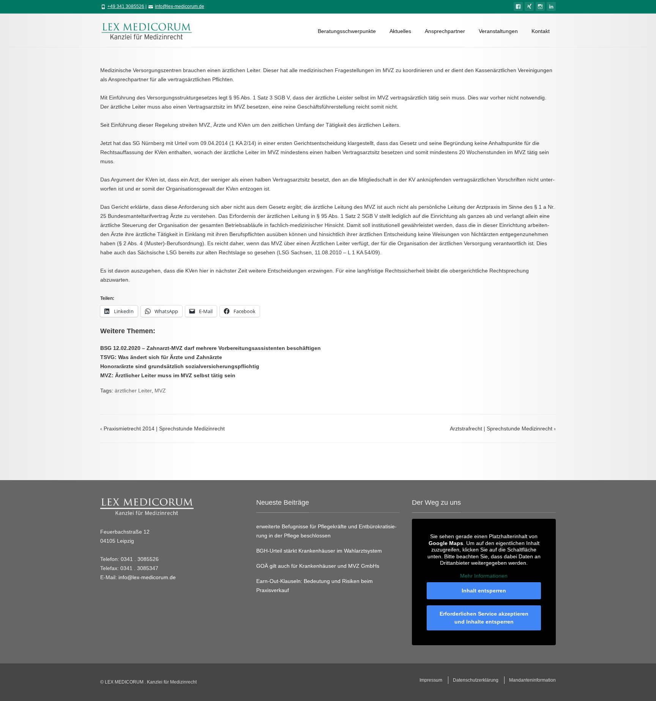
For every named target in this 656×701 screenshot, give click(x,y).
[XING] (529, 6)
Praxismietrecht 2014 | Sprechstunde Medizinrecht (162, 428)
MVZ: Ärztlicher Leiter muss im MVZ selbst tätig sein (167, 375)
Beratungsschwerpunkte (347, 31)
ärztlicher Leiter (133, 391)
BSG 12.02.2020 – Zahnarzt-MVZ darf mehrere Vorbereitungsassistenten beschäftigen (210, 348)
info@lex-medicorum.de (179, 6)
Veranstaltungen (498, 31)
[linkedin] (551, 6)
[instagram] (540, 6)
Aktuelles (400, 31)
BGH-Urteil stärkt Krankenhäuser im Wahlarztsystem (319, 551)
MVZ (160, 391)
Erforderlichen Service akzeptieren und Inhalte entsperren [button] (484, 618)
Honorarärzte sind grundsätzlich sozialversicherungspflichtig (179, 366)
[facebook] (518, 6)
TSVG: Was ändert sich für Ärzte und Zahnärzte (161, 357)
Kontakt (540, 31)
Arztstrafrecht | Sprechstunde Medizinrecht (503, 428)
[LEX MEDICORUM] (150, 30)
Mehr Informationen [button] (484, 576)
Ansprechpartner (445, 31)
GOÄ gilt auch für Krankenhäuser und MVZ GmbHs (317, 566)
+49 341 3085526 (125, 6)
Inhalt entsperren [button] (484, 591)
